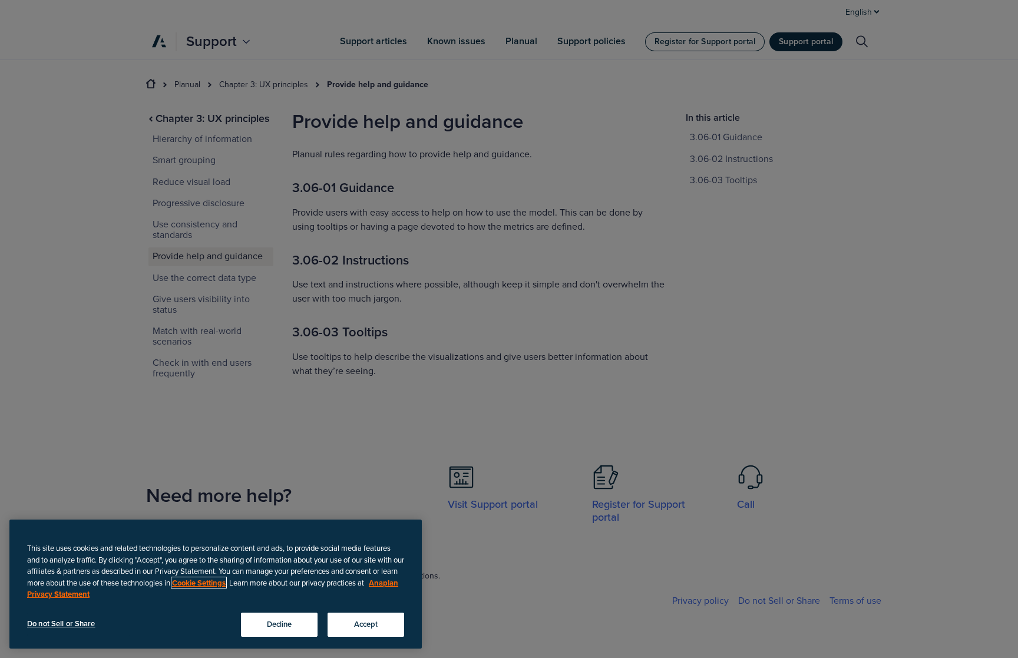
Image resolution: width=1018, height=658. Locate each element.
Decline (279, 624)
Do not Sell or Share (61, 623)
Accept (366, 624)
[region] (215, 584)
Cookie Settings (199, 582)
